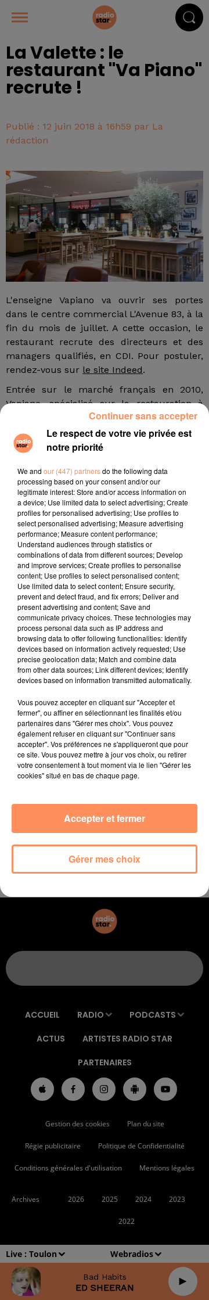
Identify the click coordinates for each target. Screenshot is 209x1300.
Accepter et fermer (104, 818)
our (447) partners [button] (72, 471)
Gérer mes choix (104, 859)
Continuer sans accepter (143, 415)
